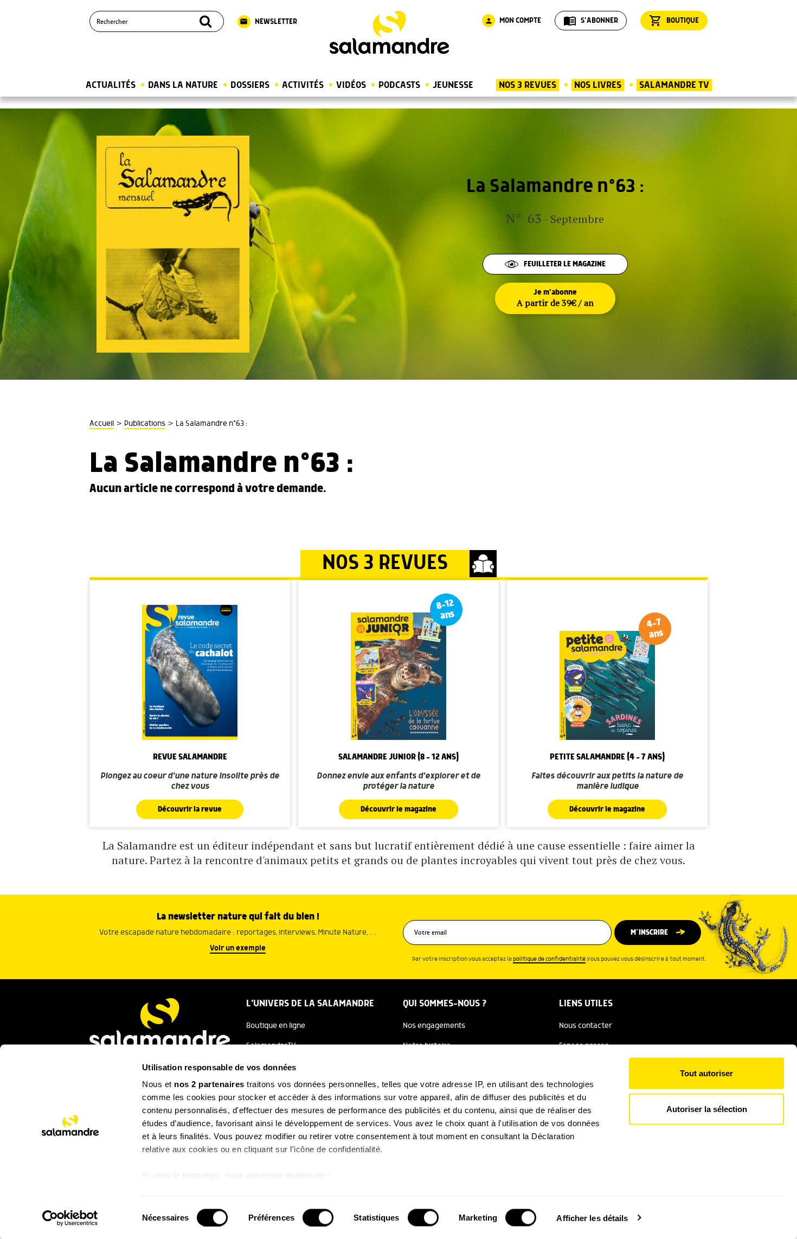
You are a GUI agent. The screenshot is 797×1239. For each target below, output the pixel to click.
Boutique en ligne (275, 1025)
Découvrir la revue (190, 809)
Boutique (674, 20)
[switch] (318, 1217)
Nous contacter (585, 1025)
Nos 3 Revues (527, 85)
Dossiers (249, 85)
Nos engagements (434, 1025)
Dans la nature (183, 85)
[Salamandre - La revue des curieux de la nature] (389, 33)
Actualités (111, 85)
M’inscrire (649, 932)
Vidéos (351, 85)
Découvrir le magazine (398, 809)
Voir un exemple (238, 948)
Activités (303, 85)
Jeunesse (453, 85)
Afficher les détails (592, 1217)
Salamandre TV (674, 85)
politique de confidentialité (549, 959)
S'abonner (590, 20)
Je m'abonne (555, 298)
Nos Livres (597, 85)
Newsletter (268, 21)
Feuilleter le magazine (565, 264)
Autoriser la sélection (706, 1108)
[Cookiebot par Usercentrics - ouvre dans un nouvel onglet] (70, 1218)
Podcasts (399, 85)
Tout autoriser (706, 1073)
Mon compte (513, 20)
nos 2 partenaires (209, 1084)
